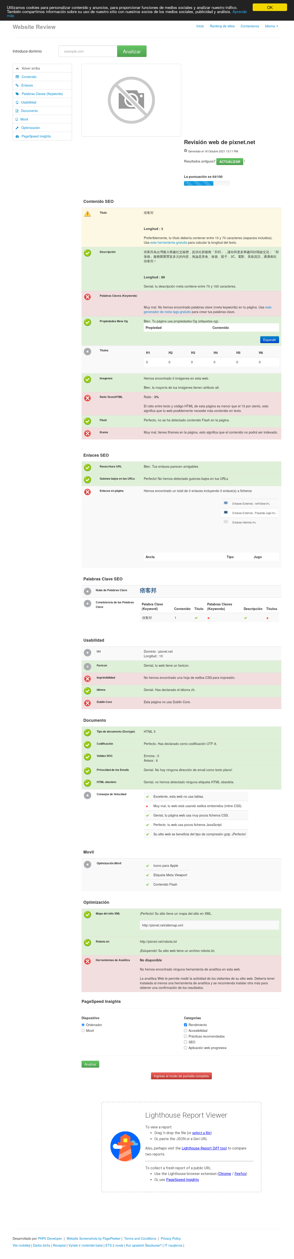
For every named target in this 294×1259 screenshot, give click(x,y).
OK (270, 7)
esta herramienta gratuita (168, 242)
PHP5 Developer (50, 1238)
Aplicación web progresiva (207, 1047)
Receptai (59, 1245)
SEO (192, 1042)
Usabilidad (27, 102)
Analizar (132, 51)
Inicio (200, 26)
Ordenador (94, 1024)
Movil (23, 119)
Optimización (29, 127)
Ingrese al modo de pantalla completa (181, 1076)
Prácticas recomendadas (207, 1036)
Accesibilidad (198, 1030)
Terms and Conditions (140, 1238)
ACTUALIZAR (229, 161)
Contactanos (250, 26)
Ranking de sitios (222, 26)
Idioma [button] (270, 26)
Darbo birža (41, 1245)
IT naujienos (173, 1245)
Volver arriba (29, 68)
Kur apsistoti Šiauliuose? (144, 1245)
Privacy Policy (171, 1238)
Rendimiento (198, 1024)
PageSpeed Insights (35, 136)
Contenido (28, 76)
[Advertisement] (232, 98)
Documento (28, 110)
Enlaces (26, 85)
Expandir (269, 339)
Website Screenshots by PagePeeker (94, 1238)
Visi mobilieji (21, 1245)
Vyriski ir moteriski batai (85, 1245)
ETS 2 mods (114, 1245)
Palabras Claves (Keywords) (41, 93)
